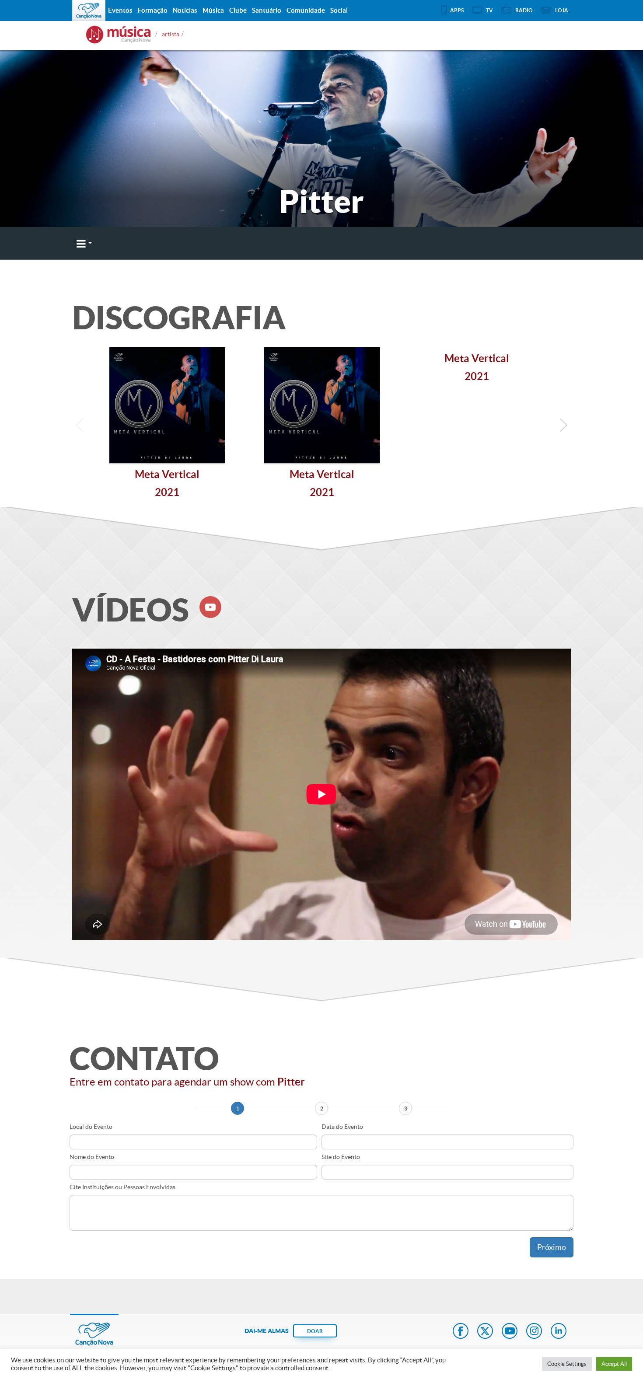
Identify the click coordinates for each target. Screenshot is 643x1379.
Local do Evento (91, 1126)
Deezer (338, 243)
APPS (457, 10)
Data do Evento (342, 1126)
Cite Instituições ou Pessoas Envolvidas (122, 1186)
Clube (238, 10)
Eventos (120, 10)
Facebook (461, 1332)
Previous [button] (79, 427)
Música (213, 10)
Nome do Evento (92, 1156)
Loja (561, 10)
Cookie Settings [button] (567, 1364)
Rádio (524, 10)
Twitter (485, 1332)
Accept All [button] (614, 1364)
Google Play (416, 243)
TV (489, 10)
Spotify (557, 243)
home (118, 34)
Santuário (266, 10)
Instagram (534, 1332)
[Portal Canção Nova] (88, 10)
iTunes (489, 243)
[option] (167, 427)
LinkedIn (559, 1332)
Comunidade (306, 10)
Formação (153, 10)
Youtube (510, 1332)
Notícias (185, 10)
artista (170, 31)
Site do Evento (341, 1156)
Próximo (551, 1247)
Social (339, 10)
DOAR (315, 1331)
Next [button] (563, 427)
